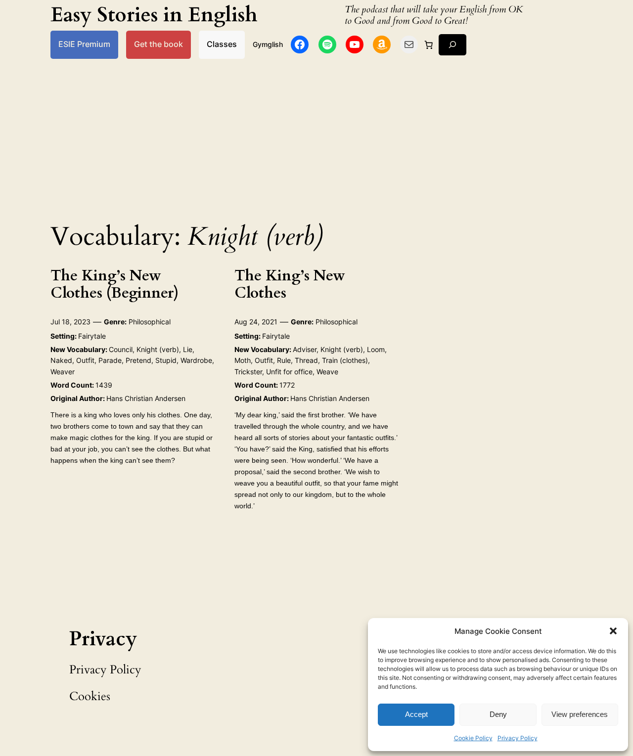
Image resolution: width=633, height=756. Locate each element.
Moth (242, 360)
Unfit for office (289, 371)
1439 (103, 385)
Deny (498, 714)
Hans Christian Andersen (145, 398)
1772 (287, 385)
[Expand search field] (452, 44)
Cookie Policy (473, 738)
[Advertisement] (316, 137)
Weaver (62, 371)
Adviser (304, 349)
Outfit (85, 360)
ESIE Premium (84, 44)
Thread (306, 360)
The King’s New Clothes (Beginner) (114, 285)
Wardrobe (196, 360)
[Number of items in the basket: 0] (428, 44)
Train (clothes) (345, 360)
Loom (376, 349)
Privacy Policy (517, 738)
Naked (61, 360)
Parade (110, 360)
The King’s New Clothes (289, 285)
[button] (613, 631)
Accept (416, 714)
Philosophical (150, 321)
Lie (187, 349)
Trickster (248, 371)
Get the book (158, 44)
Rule (284, 360)
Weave (327, 371)
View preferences (579, 714)
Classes (222, 44)
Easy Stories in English (154, 15)
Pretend (138, 360)
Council (121, 349)
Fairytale (92, 336)
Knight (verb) (157, 349)
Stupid (166, 360)
